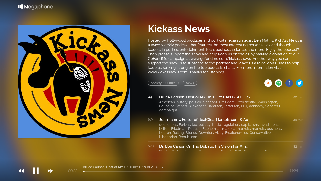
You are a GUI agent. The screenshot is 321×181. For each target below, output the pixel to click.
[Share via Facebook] (290, 81)
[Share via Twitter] (299, 81)
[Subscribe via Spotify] (280, 81)
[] (38, 160)
